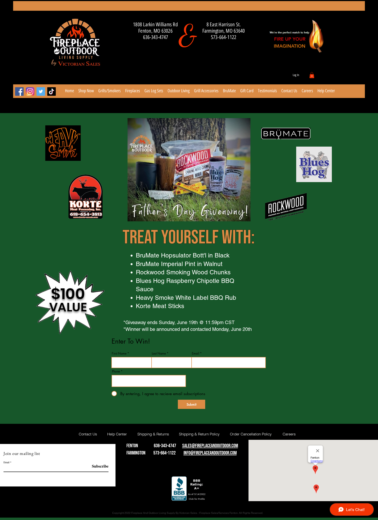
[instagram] (30, 91)
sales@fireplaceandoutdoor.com (210, 446)
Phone (116, 371)
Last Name (159, 353)
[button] (311, 75)
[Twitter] (41, 91)
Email (195, 353)
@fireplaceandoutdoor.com (213, 453)
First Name (119, 353)
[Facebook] (19, 91)
